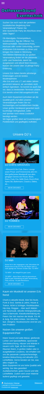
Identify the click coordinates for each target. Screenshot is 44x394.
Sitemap (16, 383)
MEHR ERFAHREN (14, 188)
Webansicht (38, 383)
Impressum (14, 387)
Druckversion (8, 383)
